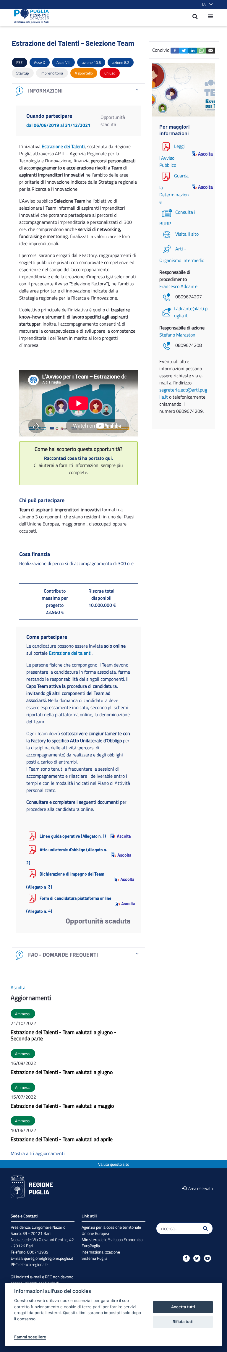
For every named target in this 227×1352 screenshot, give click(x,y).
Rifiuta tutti (183, 1321)
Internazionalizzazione (101, 1252)
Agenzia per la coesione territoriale (111, 1227)
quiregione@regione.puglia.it (48, 1258)
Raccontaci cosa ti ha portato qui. (78, 458)
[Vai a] (30, 16)
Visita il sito (187, 233)
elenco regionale (34, 1264)
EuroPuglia (91, 1246)
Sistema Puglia (94, 1258)
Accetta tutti (183, 1306)
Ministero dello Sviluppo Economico (112, 1239)
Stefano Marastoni (178, 334)
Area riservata (200, 1188)
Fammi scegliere (30, 1337)
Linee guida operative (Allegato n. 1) (73, 836)
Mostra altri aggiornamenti (38, 1153)
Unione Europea (95, 1233)
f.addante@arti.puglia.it (190, 312)
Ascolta (124, 836)
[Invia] (205, 1228)
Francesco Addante (178, 286)
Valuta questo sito (113, 1164)
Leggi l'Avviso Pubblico (172, 156)
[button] (205, 4)
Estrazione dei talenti (70, 652)
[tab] (78, 90)
